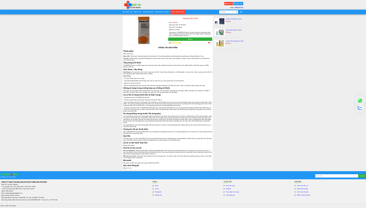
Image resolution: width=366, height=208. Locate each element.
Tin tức (157, 188)
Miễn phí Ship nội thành (303, 195)
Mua (190, 39)
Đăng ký (229, 3)
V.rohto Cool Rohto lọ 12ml (233, 19)
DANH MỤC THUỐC (162, 12)
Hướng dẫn (158, 192)
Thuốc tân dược (230, 185)
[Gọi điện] (360, 100)
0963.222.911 (239, 7)
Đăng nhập (238, 3)
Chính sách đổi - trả (302, 185)
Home (156, 185)
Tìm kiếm (362, 176)
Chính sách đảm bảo (302, 192)
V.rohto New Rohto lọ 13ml (233, 30)
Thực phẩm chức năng (232, 192)
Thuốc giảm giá (230, 195)
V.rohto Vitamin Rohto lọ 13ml (234, 41)
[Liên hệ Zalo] (360, 107)
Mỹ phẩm (228, 188)
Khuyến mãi (158, 195)
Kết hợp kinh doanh (302, 188)
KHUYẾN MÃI (148, 12)
